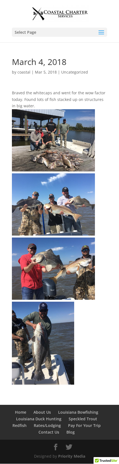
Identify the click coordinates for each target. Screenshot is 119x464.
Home (20, 412)
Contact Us (48, 432)
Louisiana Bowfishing (78, 412)
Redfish (19, 425)
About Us (42, 412)
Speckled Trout (83, 418)
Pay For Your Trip (84, 425)
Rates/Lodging (47, 425)
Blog (70, 432)
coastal (23, 72)
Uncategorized (74, 72)
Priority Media (71, 456)
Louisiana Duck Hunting (38, 418)
